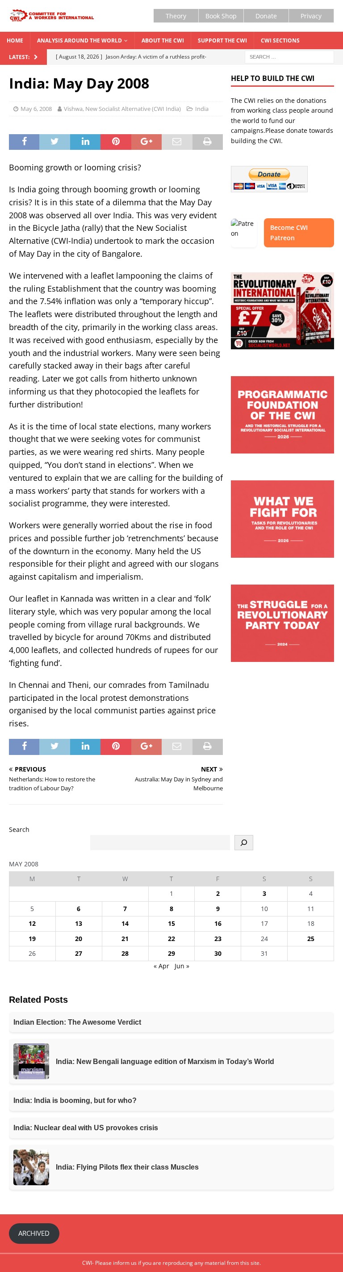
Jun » (182, 966)
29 (171, 953)
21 (125, 938)
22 (171, 938)
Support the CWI (222, 40)
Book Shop (221, 16)
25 (310, 938)
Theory (176, 16)
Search (19, 829)
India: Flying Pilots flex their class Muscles (127, 1167)
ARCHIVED (34, 1233)
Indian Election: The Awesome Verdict (77, 1022)
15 (171, 923)
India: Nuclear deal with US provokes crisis (85, 1128)
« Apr (161, 966)
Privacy (311, 16)
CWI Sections (280, 40)
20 (78, 938)
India (202, 109)
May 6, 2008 (36, 109)
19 (32, 938)
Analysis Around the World (79, 40)
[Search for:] (289, 56)
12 (32, 923)
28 (125, 953)
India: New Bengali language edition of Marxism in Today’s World (165, 1061)
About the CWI (163, 40)
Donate (266, 16)
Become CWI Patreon (289, 232)
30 (218, 953)
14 (125, 923)
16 (218, 923)
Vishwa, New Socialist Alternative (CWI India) (122, 109)
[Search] (243, 842)
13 (78, 923)
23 (218, 938)
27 (78, 953)
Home (15, 40)
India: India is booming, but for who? (75, 1100)
